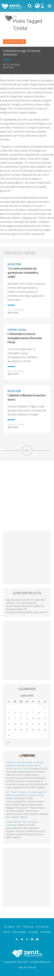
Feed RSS (28, 755)
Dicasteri (14, 264)
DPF (19, 926)
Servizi (6, 932)
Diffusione (28, 926)
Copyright (33, 932)
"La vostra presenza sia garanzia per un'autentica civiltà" (23, 273)
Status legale (19, 932)
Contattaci (45, 932)
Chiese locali (17, 329)
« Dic (8, 742)
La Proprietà (42, 926)
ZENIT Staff (8, 67)
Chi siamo (9, 926)
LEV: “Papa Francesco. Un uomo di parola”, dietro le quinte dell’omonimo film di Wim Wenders (26, 795)
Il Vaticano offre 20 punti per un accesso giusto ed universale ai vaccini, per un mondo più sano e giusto (25, 765)
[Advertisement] (27, 496)
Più (27, 450)
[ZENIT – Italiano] (15, 6)
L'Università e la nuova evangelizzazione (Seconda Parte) (25, 338)
